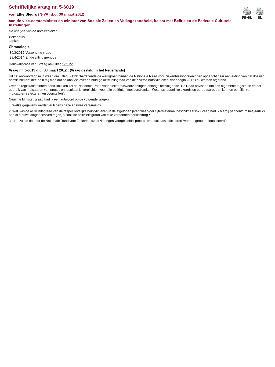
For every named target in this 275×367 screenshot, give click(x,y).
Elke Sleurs (27, 14)
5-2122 (67, 64)
